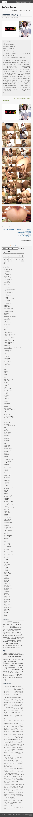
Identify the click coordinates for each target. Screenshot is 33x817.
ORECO (12, 226)
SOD (5, 498)
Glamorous (6, 388)
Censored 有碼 (7, 340)
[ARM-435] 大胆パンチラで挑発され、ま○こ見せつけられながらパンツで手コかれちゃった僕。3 (14, 717)
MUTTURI (6, 454)
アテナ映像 (6, 544)
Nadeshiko (6, 458)
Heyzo (7, 290)
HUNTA (21, 659)
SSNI (19, 667)
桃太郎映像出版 (7, 585)
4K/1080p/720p (7, 306)
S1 (4, 485)
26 (10, 261)
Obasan (5, 464)
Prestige (5, 479)
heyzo (11, 659)
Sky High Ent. (7, 496)
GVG (6, 659)
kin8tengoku (7, 663)
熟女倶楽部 (6, 599)
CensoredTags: (7, 345)
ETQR (5, 372)
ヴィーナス (6, 548)
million (5, 442)
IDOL (5, 405)
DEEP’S (5, 356)
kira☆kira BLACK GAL (8, 425)
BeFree (5, 327)
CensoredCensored (8, 342)
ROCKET (6, 482)
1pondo (5, 286)
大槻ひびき (11, 675)
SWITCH (6, 509)
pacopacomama (7, 474)
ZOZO (5, 541)
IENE (5, 411)
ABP (8, 657)
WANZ (5, 533)
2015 (5, 294)
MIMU (5, 443)
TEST (5, 514)
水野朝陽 (6, 591)
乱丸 (5, 565)
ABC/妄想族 (6, 313)
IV (4, 413)
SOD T (5, 499)
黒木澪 (5, 612)
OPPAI (5, 470)
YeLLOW (6, 540)
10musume (6, 284)
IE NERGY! (6, 408)
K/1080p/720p (7, 422)
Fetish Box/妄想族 (7, 379)
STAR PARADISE (7, 504)
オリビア (6, 549)
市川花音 (6, 577)
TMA (5, 515)
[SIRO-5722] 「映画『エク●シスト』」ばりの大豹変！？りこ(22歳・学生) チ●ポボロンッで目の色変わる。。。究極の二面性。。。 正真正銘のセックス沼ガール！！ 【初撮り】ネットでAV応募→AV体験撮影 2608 (14, 770)
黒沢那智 (6, 614)
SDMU (12, 667)
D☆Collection (7, 350)
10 (4, 258)
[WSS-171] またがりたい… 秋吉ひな (11, 805)
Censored (6, 226)
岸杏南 (5, 575)
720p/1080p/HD (9, 289)
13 (13, 258)
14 (16, 258)
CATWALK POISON (8, 337)
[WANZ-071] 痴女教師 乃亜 (9, 799)
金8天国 (5, 606)
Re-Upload (6, 480)
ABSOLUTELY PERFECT (9, 316)
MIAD (13, 663)
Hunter (5, 401)
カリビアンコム (7, 551)
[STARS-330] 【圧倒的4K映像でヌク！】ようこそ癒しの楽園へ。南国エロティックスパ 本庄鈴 (13, 712)
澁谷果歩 (6, 598)
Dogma (5, 359)
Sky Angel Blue (7, 495)
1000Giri (6, 276)
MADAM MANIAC (7, 432)
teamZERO (6, 512)
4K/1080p (6, 305)
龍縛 (5, 615)
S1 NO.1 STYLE (7, 487)
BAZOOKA (6, 324)
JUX (11, 661)
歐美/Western (7, 588)
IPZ (6, 661)
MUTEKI (5, 453)
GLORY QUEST (7, 390)
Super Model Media (8, 507)
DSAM (5, 363)
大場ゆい (6, 572)
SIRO (5, 493)
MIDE (16, 663)
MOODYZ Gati (7, 450)
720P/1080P (6, 308)
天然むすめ (6, 573)
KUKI (5, 429)
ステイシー (6, 556)
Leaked (5, 430)
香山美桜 (6, 609)
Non (5, 462)
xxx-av (5, 538)
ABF (5, 314)
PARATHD (6, 475)
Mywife (5, 456)
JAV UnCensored (7, 417)
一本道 (5, 562)
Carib (13, 656)
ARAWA (5, 318)
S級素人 (5, 511)
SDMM (5, 490)
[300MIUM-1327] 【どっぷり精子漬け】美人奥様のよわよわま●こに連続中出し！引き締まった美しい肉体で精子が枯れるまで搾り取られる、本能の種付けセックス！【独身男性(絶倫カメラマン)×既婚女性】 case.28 (14, 778)
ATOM (5, 321)
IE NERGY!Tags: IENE (8, 409)
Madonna (6, 433)
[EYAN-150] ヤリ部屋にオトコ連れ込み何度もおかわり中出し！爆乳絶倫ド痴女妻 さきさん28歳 (13, 731)
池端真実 (6, 593)
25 (7, 261)
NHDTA (8, 665)
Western (5, 536)
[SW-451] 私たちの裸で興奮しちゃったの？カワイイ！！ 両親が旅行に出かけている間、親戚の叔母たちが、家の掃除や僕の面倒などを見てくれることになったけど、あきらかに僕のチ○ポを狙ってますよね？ (13, 794)
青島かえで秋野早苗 (8, 607)
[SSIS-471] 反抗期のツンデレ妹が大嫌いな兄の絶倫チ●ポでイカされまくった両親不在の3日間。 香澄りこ (13, 754)
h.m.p (5, 392)
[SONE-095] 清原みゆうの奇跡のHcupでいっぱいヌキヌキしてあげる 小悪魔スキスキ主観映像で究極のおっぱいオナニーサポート (13, 699)
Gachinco (6, 384)
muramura (6, 451)
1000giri (22, 654)
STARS (5, 506)
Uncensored (9, 292)
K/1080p (5, 421)
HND (15, 659)
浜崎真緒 (19, 677)
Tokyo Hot (6, 519)
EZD (5, 374)
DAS (5, 353)
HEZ (5, 396)
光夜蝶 (5, 567)
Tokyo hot (6, 517)
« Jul (4, 263)
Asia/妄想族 (6, 319)
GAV (5, 385)
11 (7, 258)
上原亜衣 (6, 675)
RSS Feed (14, 245)
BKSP (5, 329)
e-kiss (5, 366)
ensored (5, 369)
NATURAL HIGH (7, 459)
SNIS (15, 667)
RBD (6, 667)
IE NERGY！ (6, 406)
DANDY (5, 351)
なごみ (5, 559)
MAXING (6, 440)
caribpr (18, 657)
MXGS (4, 665)
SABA (9, 667)
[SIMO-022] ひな (7, 782)
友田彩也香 (6, 569)
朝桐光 (5, 581)
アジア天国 (6, 543)
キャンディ (6, 552)
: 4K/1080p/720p (7, 269)
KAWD (14, 661)
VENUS (5, 532)
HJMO (5, 400)
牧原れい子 (6, 601)
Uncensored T (7, 525)
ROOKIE (5, 483)
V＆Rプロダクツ (7, 530)
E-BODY (5, 364)
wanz (15, 669)
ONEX (5, 469)
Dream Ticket (7, 361)
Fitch (5, 382)
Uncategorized (7, 522)
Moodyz (5, 445)
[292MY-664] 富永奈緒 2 (8, 229)
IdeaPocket (6, 403)
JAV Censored (7, 416)
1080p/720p (6, 282)
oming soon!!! (7, 466)
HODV (17, 659)
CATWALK (6, 335)
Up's (5, 528)
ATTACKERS (6, 323)
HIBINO (5, 398)
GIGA (5, 387)
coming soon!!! (7, 348)
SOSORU (6, 503)
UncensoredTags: (7, 527)
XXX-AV (20, 669)
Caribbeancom (7, 332)
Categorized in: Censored (9, 334)
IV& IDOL (6, 414)
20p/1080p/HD (7, 302)
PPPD (4, 667)
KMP (5, 427)
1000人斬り (6, 281)
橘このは (6, 586)
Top (31, 815)
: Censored (6, 271)
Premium (6, 477)
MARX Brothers (7, 437)
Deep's (5, 355)
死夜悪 (5, 589)
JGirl (5, 419)
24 (4, 261)
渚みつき (6, 594)
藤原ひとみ (6, 604)
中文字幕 (6, 564)
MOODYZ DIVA (7, 448)
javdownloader (9, 7)
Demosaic (6, 358)
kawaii (5, 424)
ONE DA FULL (7, 467)
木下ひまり (6, 583)
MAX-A (5, 438)
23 (22, 259)
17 (4, 259)
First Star (6, 380)
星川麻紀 (6, 578)
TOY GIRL (6, 520)
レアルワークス (7, 561)
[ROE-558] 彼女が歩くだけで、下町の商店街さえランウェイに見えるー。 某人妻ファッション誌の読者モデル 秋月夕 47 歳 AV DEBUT (13, 736)
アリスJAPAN (7, 546)
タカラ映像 (6, 557)
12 (10, 258)
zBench (23, 814)
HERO (5, 393)
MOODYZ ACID (7, 446)
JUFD (9, 661)
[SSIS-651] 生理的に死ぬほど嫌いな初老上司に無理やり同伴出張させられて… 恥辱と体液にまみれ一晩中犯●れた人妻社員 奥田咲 (13, 704)
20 (13, 259)
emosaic (5, 368)
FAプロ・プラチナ (8, 376)
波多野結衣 (12, 677)
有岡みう (6, 580)
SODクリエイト (7, 501)
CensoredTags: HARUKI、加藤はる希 (12, 347)
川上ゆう (6, 677)
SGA (5, 491)
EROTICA (6, 371)
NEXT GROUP (7, 461)
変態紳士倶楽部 (7, 570)
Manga (5, 435)
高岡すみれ (6, 610)
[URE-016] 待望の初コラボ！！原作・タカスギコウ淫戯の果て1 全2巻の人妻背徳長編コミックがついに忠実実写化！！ (13, 802)
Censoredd (6, 343)
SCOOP (5, 488)
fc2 (4, 377)
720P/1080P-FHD (8, 310)
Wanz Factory (7, 535)
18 (7, 259)
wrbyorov (10, 17)
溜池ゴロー (6, 596)
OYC (5, 472)
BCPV (5, 326)
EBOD (4, 659)
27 (13, 261)
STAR (21, 667)
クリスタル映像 (7, 554)
